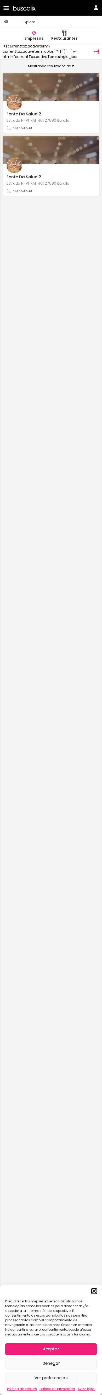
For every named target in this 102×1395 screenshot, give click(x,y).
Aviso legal (86, 1389)
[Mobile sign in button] (96, 7)
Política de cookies (22, 1389)
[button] (94, 1291)
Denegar (51, 1363)
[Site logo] (25, 7)
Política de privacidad (57, 1389)
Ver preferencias (51, 1378)
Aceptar (51, 1349)
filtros (86, 51)
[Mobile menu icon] (6, 8)
